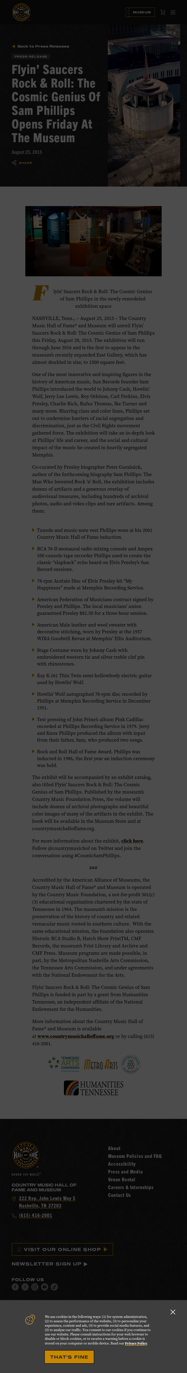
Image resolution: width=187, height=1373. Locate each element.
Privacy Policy (136, 1343)
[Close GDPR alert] (172, 1312)
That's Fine (69, 1357)
